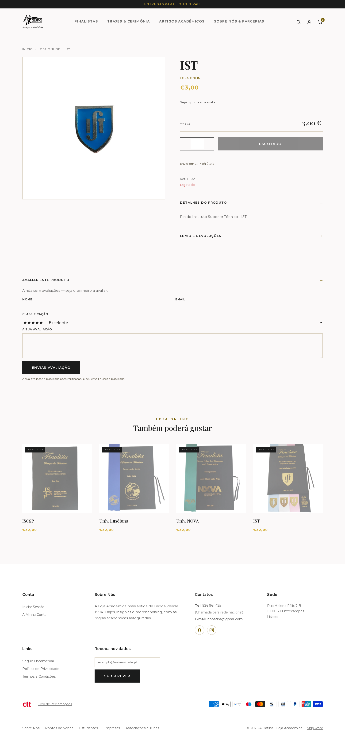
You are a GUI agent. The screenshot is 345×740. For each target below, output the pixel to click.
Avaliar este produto (45, 280)
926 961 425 (211, 605)
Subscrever (117, 676)
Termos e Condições (39, 676)
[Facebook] (199, 630)
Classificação (35, 314)
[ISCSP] (57, 478)
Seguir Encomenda (38, 661)
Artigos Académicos (181, 21)
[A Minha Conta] (309, 22)
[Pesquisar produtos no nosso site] (298, 22)
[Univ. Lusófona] (134, 478)
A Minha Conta (34, 615)
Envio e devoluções (200, 236)
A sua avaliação (37, 329)
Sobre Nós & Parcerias (239, 21)
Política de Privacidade (40, 669)
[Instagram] (211, 630)
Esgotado (270, 144)
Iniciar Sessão (33, 607)
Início (27, 49)
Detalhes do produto (203, 202)
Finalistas (86, 21)
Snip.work (315, 728)
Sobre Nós (30, 728)
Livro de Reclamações (55, 704)
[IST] (288, 478)
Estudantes (88, 728)
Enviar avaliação (51, 368)
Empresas (112, 728)
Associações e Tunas (142, 728)
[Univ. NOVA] (211, 478)
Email (180, 299)
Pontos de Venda (59, 728)
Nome (27, 299)
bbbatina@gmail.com (225, 619)
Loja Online (49, 49)
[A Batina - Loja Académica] (32, 22)
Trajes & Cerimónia (128, 21)
